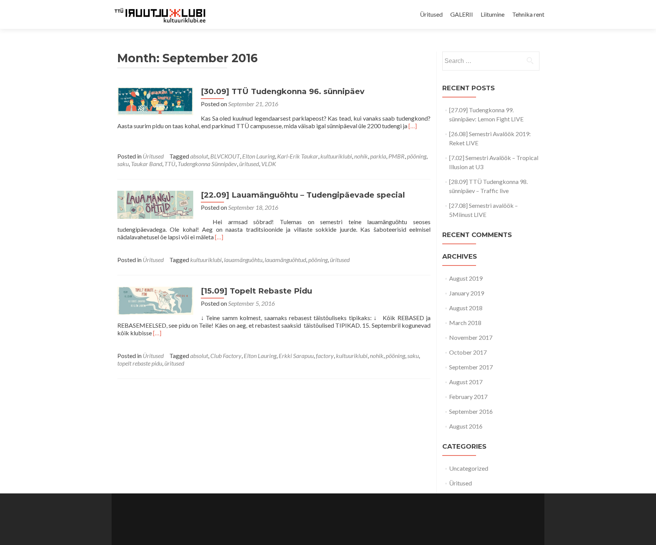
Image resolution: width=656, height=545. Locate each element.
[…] (412, 125)
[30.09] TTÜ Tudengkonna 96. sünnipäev (282, 91)
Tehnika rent (528, 14)
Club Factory (225, 355)
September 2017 (471, 367)
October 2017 (468, 352)
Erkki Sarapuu (296, 355)
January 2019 (466, 293)
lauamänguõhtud (285, 259)
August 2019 (466, 278)
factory (325, 355)
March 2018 (465, 322)
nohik (361, 156)
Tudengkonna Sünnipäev (207, 163)
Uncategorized (468, 468)
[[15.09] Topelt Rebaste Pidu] (155, 299)
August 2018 (466, 307)
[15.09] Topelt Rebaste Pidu (256, 290)
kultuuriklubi (336, 156)
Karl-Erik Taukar (297, 156)
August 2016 (466, 426)
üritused (249, 163)
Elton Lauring (258, 156)
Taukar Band (146, 163)
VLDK (268, 163)
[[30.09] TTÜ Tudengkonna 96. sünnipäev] (155, 100)
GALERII (461, 14)
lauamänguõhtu (243, 259)
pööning (416, 156)
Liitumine (493, 14)
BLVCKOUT (225, 156)
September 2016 (471, 411)
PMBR (396, 156)
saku (123, 163)
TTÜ (169, 163)
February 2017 (468, 396)
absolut (199, 156)
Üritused (431, 14)
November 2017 (470, 337)
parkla (378, 156)
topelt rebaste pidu (139, 363)
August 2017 (466, 381)
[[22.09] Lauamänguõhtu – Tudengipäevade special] (155, 203)
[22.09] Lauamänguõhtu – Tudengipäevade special (303, 194)
